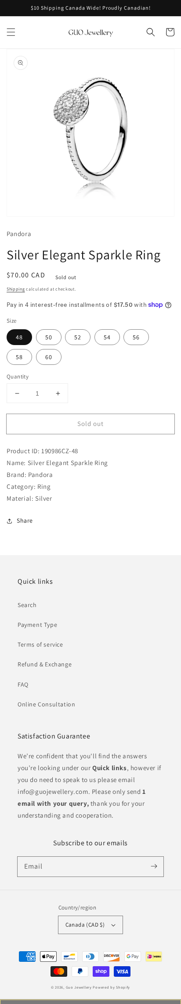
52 (77, 337)
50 (48, 337)
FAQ (23, 684)
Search (27, 605)
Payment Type (37, 625)
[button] (11, 32)
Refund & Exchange (45, 664)
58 (19, 357)
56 (136, 337)
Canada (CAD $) (85, 924)
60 (48, 357)
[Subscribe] (153, 866)
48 (19, 337)
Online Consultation (46, 704)
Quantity (18, 376)
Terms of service (40, 644)
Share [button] (25, 520)
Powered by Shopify (111, 987)
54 (107, 337)
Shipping (16, 289)
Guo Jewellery (79, 987)
